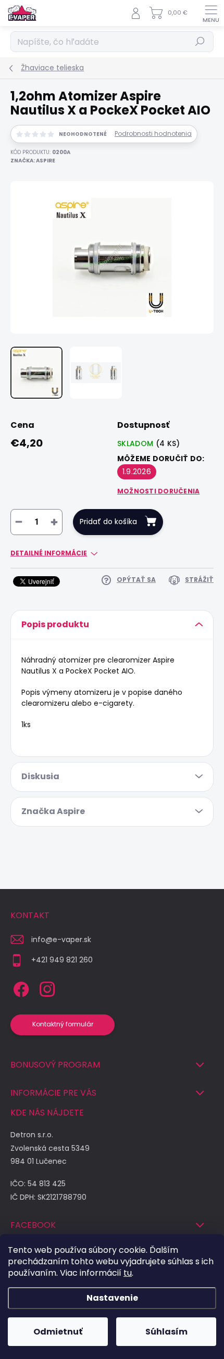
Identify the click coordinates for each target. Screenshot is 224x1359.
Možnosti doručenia (158, 491)
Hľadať (200, 41)
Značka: (32, 160)
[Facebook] (19, 988)
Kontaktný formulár (62, 1024)
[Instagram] (45, 988)
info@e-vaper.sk (61, 939)
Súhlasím (166, 1332)
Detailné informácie (48, 553)
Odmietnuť (57, 1332)
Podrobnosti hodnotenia (153, 133)
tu (127, 1273)
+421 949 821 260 (62, 960)
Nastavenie (112, 1298)
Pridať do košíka (108, 521)
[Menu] (211, 13)
